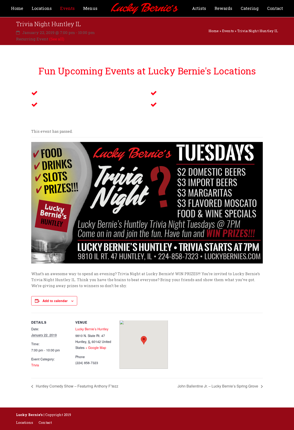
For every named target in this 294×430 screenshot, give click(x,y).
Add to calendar (55, 300)
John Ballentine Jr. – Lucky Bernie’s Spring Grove (218, 386)
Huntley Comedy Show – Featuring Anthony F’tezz (76, 386)
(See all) (56, 39)
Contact (45, 422)
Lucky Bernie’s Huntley (91, 329)
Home (214, 31)
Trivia (35, 365)
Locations (24, 422)
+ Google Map (95, 347)
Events (228, 31)
